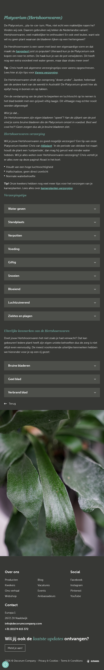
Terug (12, 403)
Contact (11, 605)
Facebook (76, 579)
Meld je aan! (15, 648)
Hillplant (46, 145)
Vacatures (44, 585)
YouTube (75, 596)
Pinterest (75, 590)
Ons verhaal (12, 590)
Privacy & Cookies (48, 660)
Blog (40, 579)
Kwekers (10, 585)
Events (42, 590)
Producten (11, 579)
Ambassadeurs (46, 596)
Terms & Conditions (72, 660)
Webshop (11, 596)
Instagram (76, 585)
